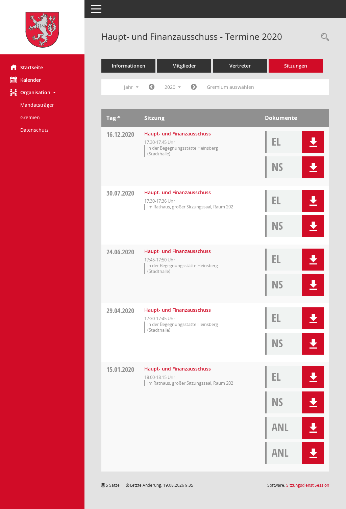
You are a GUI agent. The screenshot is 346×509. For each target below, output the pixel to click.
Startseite (31, 67)
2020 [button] (171, 87)
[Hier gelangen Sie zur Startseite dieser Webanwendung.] (42, 30)
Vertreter (240, 65)
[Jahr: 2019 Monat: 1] (151, 87)
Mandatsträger (37, 105)
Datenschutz (34, 130)
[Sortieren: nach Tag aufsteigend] (118, 118)
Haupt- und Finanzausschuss (177, 133)
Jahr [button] (129, 87)
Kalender (30, 80)
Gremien (30, 117)
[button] (42, 92)
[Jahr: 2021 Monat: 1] (194, 87)
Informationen (128, 65)
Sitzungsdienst (307, 485)
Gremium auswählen (230, 87)
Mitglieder (184, 65)
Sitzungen (295, 65)
